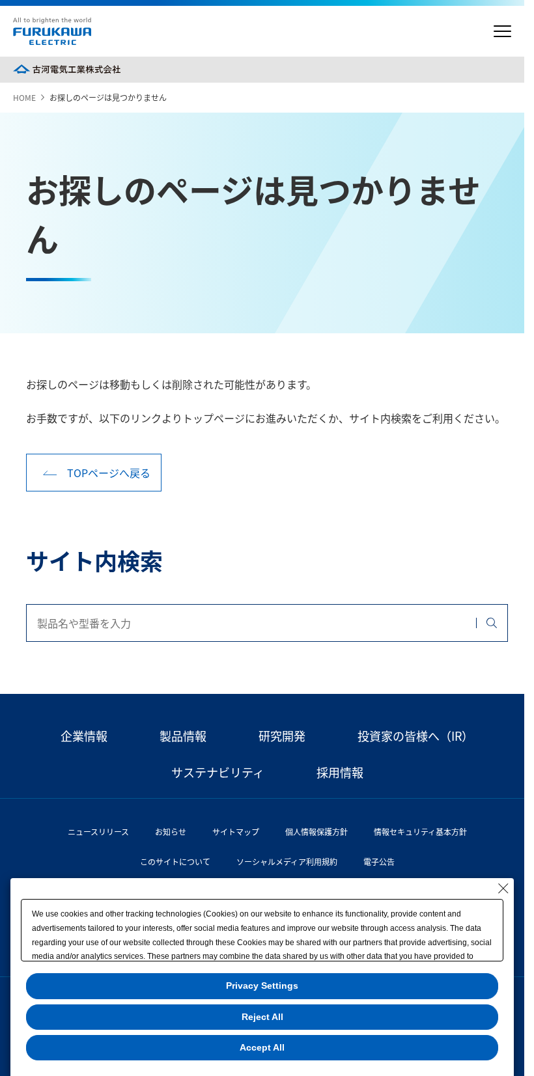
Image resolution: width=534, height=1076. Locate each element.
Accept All (262, 1047)
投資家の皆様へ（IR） (415, 735)
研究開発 (282, 735)
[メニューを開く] (502, 31)
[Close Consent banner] (503, 888)
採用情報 (339, 772)
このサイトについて (175, 861)
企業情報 (84, 735)
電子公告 (379, 861)
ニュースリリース (98, 831)
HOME (24, 97)
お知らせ (170, 831)
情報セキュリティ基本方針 (420, 831)
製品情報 (183, 735)
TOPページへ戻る (108, 472)
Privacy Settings (262, 985)
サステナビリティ (217, 772)
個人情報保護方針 (316, 831)
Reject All (262, 1017)
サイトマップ (235, 831)
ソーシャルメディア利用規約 (286, 861)
